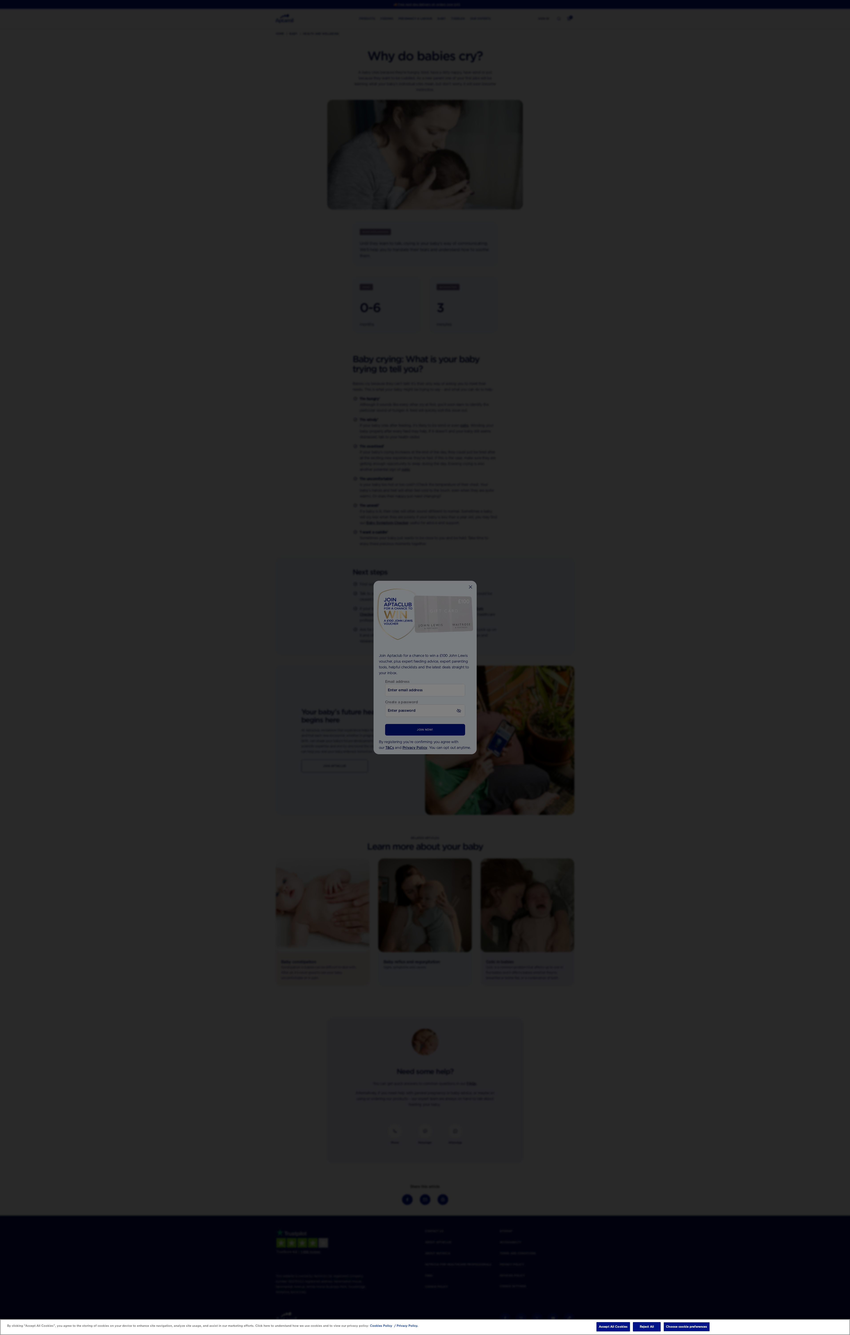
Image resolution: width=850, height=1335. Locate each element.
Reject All (647, 1326)
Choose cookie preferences (686, 1326)
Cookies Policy (381, 1325)
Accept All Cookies (613, 1326)
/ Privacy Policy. (405, 1325)
